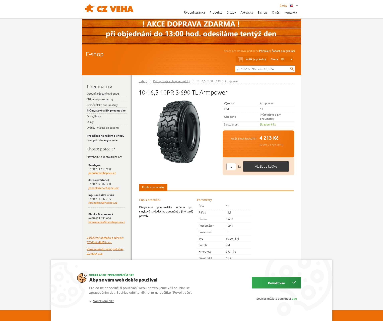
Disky (90, 121)
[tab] (153, 187)
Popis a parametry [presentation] (153, 187)
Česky (284, 5)
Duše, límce (94, 116)
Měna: (274, 59)
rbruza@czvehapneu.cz (102, 202)
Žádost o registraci (283, 50)
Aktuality (247, 12)
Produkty (216, 12)
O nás (276, 12)
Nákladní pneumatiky (100, 99)
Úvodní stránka (194, 12)
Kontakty (290, 12)
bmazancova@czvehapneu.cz (106, 222)
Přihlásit (264, 50)
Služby (231, 12)
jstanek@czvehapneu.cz (103, 188)
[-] (178, 131)
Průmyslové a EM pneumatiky (171, 81)
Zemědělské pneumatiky (102, 105)
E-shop (262, 12)
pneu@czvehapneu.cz (102, 173)
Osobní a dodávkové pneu (103, 93)
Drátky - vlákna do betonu (103, 127)
